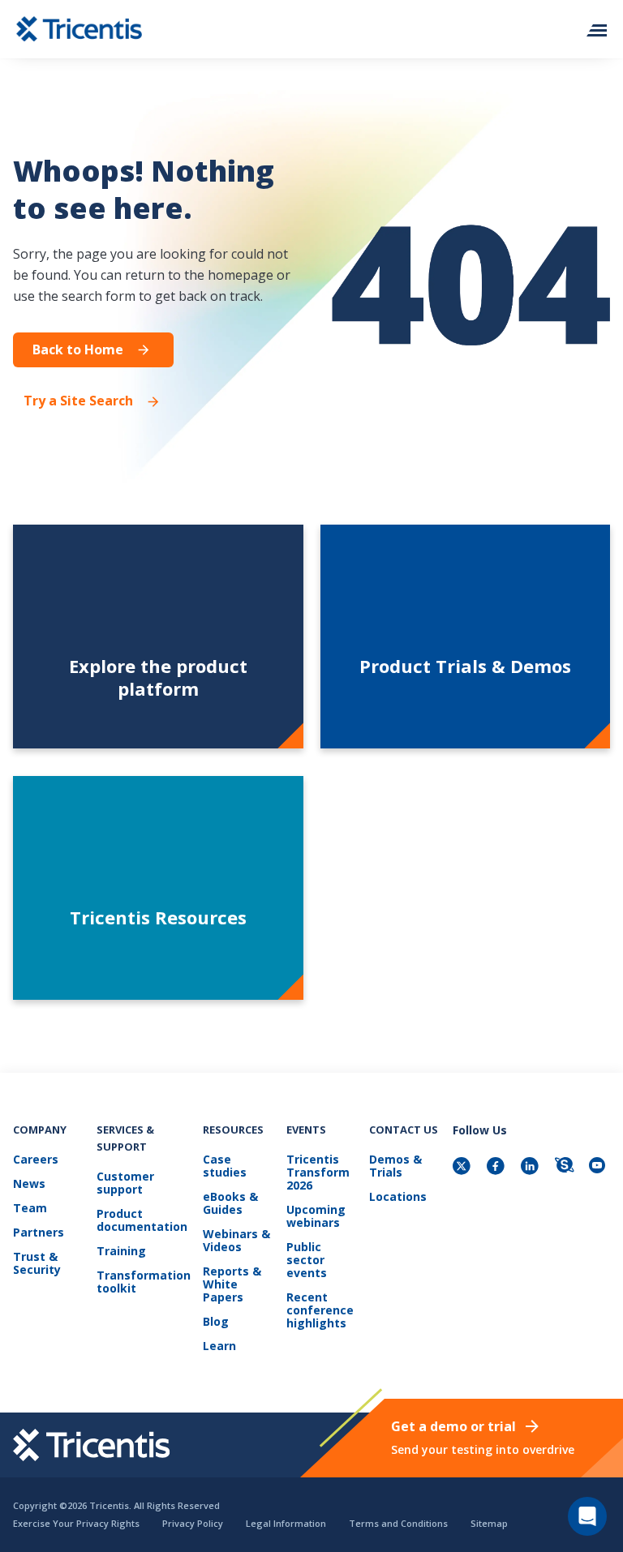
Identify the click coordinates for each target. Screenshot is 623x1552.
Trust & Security (37, 1263)
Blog (216, 1322)
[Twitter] (463, 1167)
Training (121, 1251)
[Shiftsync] (565, 1167)
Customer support (125, 1183)
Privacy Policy (192, 1523)
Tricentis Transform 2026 (318, 1173)
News (29, 1184)
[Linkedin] (531, 1167)
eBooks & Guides (230, 1203)
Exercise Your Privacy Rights (76, 1523)
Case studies (225, 1166)
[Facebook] (497, 1167)
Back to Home (77, 349)
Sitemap (489, 1523)
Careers (35, 1160)
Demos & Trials (395, 1166)
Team (30, 1208)
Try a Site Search (78, 400)
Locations (398, 1197)
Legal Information (286, 1523)
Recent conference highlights (320, 1311)
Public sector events (306, 1260)
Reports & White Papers (232, 1285)
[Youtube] (599, 1167)
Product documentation (142, 1220)
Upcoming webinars (316, 1216)
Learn (219, 1346)
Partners (38, 1233)
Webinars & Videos (236, 1241)
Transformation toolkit (144, 1282)
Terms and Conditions (398, 1523)
